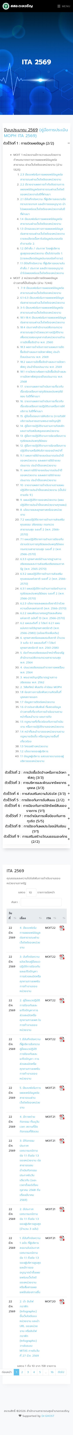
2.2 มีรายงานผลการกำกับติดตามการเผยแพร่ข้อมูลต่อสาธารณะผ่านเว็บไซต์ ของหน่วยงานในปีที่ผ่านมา (42, 189)
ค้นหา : (15, 902)
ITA (49, 918)
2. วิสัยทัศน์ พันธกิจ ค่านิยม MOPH (41, 687)
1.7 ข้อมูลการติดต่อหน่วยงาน (37, 702)
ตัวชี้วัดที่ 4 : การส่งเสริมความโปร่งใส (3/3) (34, 793)
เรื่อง (23, 918)
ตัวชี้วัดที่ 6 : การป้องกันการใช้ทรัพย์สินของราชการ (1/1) (36, 808)
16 (52, 1372)
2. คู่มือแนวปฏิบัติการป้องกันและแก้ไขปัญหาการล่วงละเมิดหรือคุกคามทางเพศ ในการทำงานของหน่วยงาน (30, 1015)
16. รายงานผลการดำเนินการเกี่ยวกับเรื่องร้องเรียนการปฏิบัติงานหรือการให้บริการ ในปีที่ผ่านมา (42, 406)
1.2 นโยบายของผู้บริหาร (34, 751)
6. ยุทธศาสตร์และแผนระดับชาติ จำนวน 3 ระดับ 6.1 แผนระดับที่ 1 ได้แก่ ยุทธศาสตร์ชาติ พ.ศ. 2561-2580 (42, 643)
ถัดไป (61, 1372)
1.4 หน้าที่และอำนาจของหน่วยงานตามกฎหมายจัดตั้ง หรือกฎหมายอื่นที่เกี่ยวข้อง (42, 737)
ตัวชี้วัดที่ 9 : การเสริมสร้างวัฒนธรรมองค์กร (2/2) (35, 839)
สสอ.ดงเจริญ (21, 6)
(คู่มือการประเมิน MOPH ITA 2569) (36, 133)
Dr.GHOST (48, 1416)
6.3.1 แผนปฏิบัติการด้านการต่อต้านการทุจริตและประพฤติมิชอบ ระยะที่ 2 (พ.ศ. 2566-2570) (43, 594)
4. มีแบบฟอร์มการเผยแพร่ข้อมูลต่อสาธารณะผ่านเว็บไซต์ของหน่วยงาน (30, 938)
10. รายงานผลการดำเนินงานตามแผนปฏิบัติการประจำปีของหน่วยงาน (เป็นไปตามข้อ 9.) (43, 490)
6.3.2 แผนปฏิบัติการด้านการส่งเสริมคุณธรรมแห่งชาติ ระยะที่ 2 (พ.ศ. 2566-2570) (43, 579)
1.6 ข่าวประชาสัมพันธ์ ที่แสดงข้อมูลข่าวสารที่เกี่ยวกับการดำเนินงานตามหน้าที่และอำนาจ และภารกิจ (41, 712)
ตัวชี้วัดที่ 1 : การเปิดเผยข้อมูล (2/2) (28, 143)
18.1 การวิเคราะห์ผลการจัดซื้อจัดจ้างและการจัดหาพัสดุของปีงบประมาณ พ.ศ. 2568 (43, 377)
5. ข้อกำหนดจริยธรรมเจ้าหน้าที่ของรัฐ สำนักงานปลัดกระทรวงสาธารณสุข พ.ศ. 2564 (42, 658)
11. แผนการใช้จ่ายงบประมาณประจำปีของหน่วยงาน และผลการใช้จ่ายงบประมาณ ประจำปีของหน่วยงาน (41, 475)
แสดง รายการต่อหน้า (36, 893)
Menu (65, 6)
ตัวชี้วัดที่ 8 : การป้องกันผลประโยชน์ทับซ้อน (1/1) (35, 829)
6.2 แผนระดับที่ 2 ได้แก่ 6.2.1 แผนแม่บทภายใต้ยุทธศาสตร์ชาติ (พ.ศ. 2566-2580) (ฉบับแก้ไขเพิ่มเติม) (40, 628)
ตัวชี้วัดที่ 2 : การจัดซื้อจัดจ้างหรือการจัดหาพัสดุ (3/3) (35, 775)
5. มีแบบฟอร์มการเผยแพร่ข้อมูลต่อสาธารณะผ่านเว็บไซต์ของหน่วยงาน (30, 1098)
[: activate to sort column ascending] (62, 916)
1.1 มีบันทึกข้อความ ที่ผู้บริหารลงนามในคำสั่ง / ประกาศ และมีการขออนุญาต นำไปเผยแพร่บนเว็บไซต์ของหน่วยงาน (42, 268)
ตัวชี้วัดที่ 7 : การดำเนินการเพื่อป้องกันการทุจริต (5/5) (36, 818)
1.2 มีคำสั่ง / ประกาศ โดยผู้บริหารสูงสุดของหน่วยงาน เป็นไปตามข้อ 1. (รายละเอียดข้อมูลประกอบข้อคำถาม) (41, 253)
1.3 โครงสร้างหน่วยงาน (34, 746)
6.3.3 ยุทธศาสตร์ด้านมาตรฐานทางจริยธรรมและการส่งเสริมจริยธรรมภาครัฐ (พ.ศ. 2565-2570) (42, 564)
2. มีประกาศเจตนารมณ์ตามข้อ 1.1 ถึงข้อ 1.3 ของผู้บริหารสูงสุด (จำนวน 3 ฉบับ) (31, 1219)
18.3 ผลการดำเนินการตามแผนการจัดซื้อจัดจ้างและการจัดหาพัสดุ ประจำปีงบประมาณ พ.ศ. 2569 (42, 352)
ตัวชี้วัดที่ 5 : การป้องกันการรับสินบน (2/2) (33, 800)
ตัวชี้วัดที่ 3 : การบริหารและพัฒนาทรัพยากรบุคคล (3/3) (35, 785)
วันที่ (10, 915)
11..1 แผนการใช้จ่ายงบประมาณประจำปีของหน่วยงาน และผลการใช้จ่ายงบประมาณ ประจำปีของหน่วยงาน (42, 461)
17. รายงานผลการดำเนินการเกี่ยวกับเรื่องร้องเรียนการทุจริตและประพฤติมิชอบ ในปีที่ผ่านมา (41, 392)
